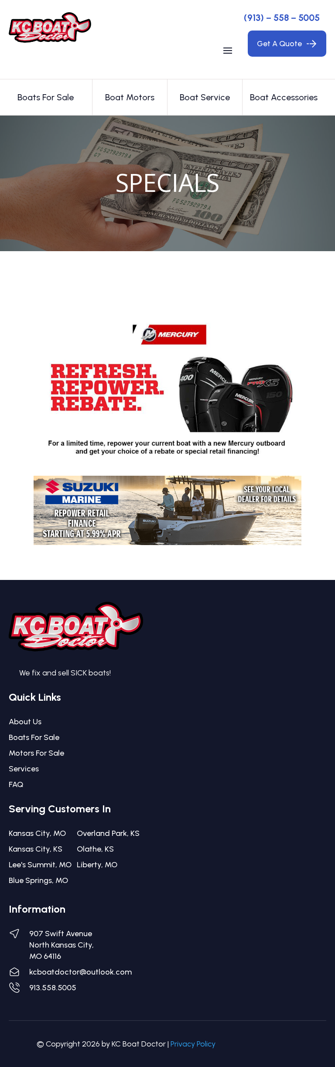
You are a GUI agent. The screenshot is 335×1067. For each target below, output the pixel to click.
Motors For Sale (36, 753)
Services (24, 769)
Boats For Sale (34, 737)
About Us (25, 721)
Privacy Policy (193, 1044)
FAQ (16, 784)
